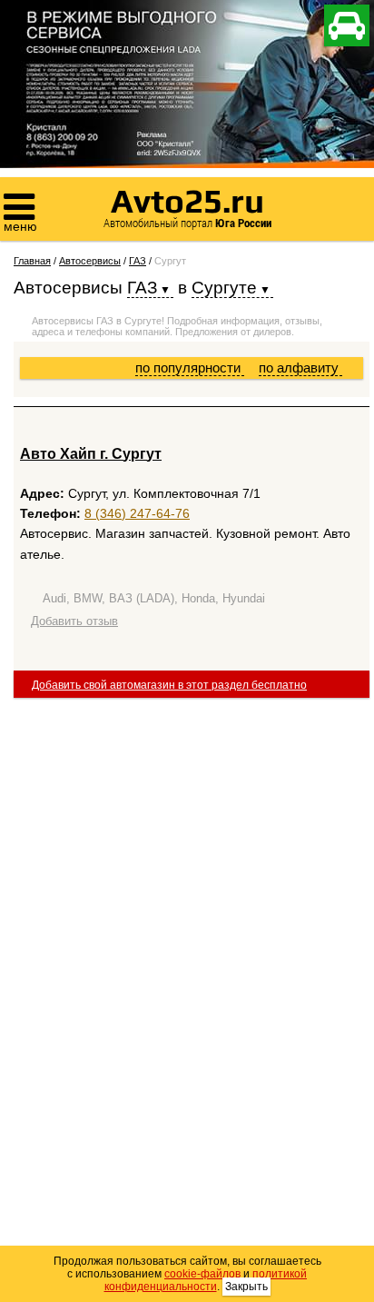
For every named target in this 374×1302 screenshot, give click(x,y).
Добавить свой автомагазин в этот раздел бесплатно (169, 685)
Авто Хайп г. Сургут (91, 454)
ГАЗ (137, 260)
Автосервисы (90, 260)
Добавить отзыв (74, 621)
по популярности (189, 367)
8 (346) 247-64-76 (137, 513)
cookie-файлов (202, 1273)
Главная (32, 260)
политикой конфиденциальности (206, 1280)
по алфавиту (300, 367)
